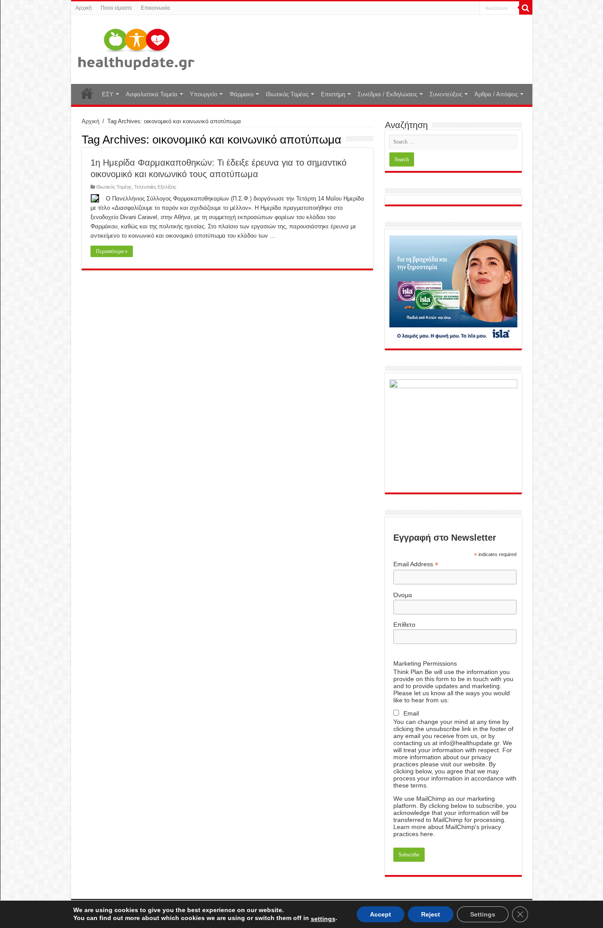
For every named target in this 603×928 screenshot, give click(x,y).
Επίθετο (404, 624)
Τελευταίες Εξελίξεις (155, 186)
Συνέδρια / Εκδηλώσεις (387, 94)
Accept (380, 914)
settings (323, 918)
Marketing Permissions (425, 663)
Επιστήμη (333, 94)
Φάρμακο (241, 94)
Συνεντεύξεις (446, 94)
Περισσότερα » (112, 251)
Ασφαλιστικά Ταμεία (151, 94)
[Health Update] (136, 47)
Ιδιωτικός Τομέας (287, 94)
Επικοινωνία (155, 8)
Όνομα (402, 594)
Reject (430, 914)
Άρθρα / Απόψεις (496, 94)
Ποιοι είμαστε (116, 8)
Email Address (415, 564)
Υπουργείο (203, 94)
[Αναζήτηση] (525, 8)
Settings (482, 914)
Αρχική (83, 8)
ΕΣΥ (107, 94)
